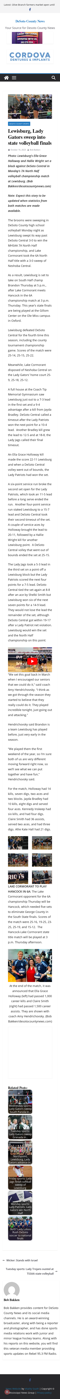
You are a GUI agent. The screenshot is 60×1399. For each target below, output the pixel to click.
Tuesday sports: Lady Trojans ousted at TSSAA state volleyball (30, 1271)
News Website (13, 1388)
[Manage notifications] (7, 1392)
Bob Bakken (35, 149)
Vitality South (32, 1388)
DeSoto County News (30, 21)
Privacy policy (44, 1392)
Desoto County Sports (19, 124)
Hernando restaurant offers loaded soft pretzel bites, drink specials (33, 6)
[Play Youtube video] (32, 661)
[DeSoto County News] (6, 78)
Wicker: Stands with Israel (22, 1260)
